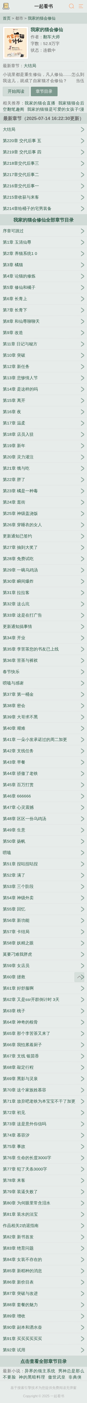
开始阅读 (16, 91)
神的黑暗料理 (32, 1377)
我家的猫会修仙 (41, 18)
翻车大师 (51, 37)
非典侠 (74, 1377)
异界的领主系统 (40, 1371)
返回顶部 (79, 977)
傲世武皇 (57, 1377)
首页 (7, 18)
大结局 (30, 65)
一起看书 (43, 6)
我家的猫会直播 (40, 103)
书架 (5, 6)
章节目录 (44, 91)
